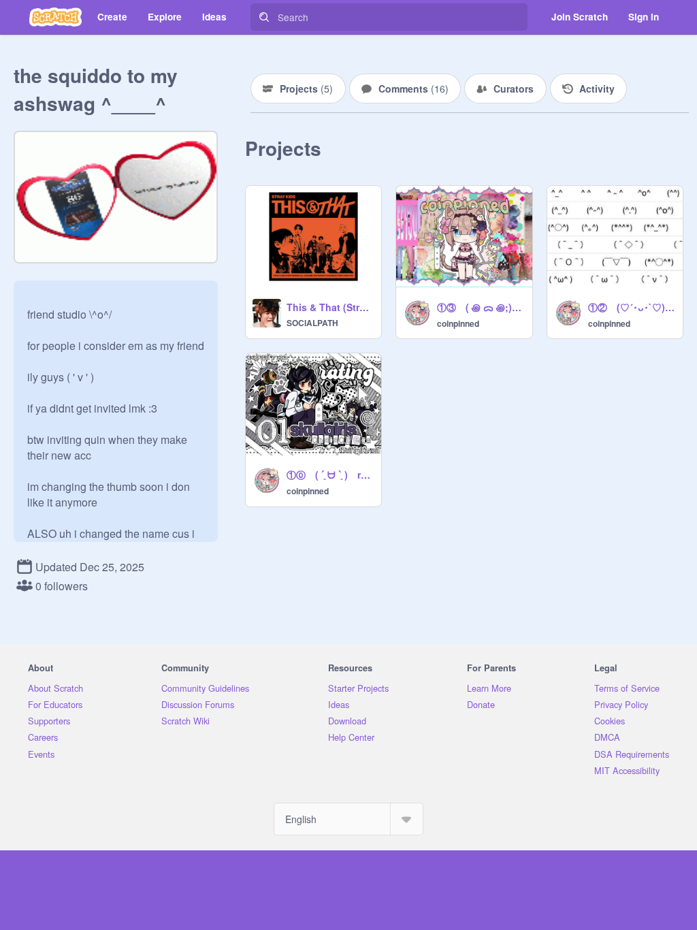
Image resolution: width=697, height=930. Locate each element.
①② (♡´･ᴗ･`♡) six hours (631, 307)
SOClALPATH (312, 323)
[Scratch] (55, 17)
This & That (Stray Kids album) (330, 307)
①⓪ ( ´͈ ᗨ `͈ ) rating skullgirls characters (330, 474)
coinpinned (458, 323)
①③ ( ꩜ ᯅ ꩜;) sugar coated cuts (480, 307)
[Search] (264, 17)
